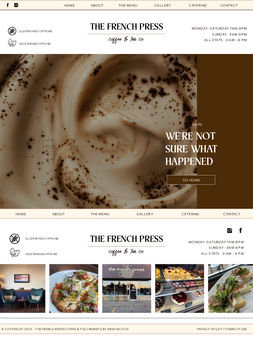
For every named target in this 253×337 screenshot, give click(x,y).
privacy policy (210, 329)
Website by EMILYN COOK (109, 329)
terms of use (236, 329)
